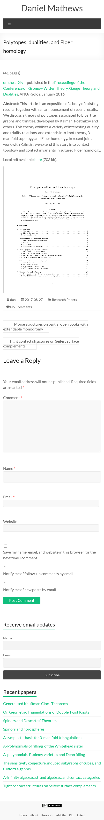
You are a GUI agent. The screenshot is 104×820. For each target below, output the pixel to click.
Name (9, 468)
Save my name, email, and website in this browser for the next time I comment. (49, 555)
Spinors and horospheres (24, 729)
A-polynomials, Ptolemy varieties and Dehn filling (44, 754)
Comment (12, 397)
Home (23, 815)
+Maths (61, 815)
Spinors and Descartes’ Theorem (30, 720)
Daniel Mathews (52, 8)
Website (10, 521)
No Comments (21, 307)
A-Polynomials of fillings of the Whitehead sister (43, 746)
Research (47, 815)
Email (9, 496)
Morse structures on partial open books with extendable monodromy (45, 326)
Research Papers (64, 299)
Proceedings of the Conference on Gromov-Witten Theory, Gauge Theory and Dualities (51, 88)
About (34, 815)
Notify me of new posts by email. (30, 589)
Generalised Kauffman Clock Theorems (35, 703)
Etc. (71, 815)
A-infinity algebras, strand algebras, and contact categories (51, 777)
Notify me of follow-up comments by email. (38, 573)
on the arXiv (13, 82)
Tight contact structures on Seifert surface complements (41, 343)
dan (13, 299)
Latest (81, 815)
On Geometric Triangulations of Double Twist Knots (46, 712)
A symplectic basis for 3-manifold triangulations (42, 737)
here (38, 159)
